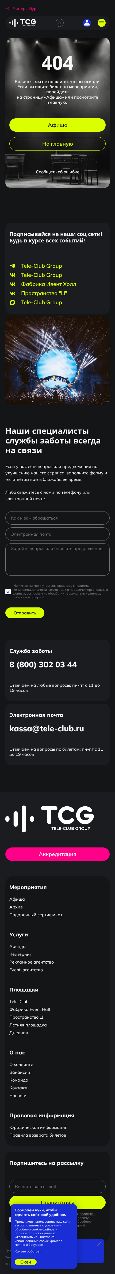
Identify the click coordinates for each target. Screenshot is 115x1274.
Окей (25, 1262)
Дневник (18, 1032)
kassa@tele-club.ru (46, 728)
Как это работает (28, 1251)
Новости (17, 1095)
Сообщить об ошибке (57, 171)
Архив (16, 907)
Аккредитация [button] (57, 854)
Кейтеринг (20, 954)
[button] (21, 9)
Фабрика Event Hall (29, 1009)
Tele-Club (19, 1001)
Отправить (25, 612)
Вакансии (19, 1072)
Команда (18, 1080)
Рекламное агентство (31, 962)
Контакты (19, 1087)
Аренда (17, 946)
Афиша (57, 124)
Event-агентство (26, 969)
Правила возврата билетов (37, 1135)
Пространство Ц (26, 1017)
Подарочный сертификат (35, 914)
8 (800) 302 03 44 (43, 664)
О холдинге (21, 1064)
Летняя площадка (28, 1025)
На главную (57, 143)
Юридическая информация (38, 1127)
